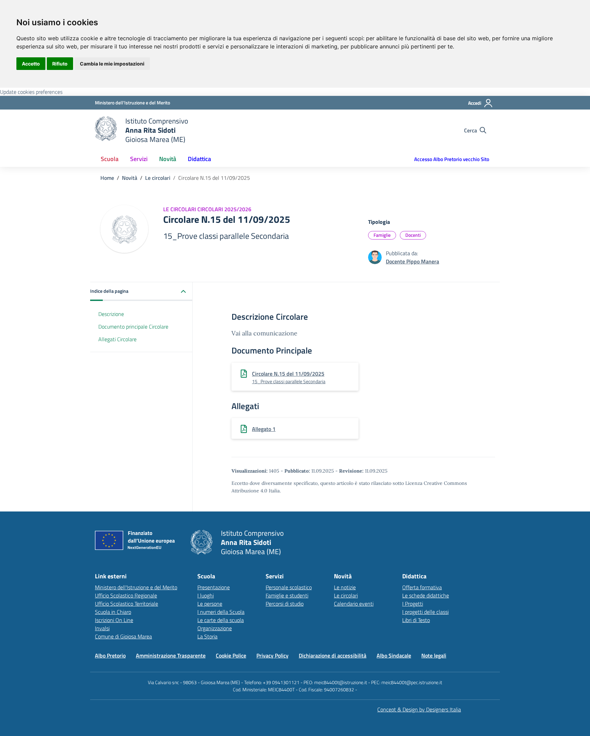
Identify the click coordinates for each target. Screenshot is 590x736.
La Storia (207, 636)
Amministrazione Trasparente (171, 655)
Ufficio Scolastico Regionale (126, 595)
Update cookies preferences (31, 92)
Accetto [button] (31, 64)
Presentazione (213, 587)
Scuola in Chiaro (113, 612)
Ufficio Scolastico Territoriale (126, 604)
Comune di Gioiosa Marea (123, 636)
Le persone (209, 604)
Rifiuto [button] (60, 64)
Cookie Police (231, 655)
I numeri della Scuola (220, 612)
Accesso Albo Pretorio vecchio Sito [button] (451, 159)
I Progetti (412, 604)
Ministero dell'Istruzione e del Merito (136, 587)
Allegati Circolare (117, 339)
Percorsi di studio (285, 604)
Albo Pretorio (110, 655)
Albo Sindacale (394, 655)
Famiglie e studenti (287, 595)
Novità (129, 178)
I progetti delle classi (425, 612)
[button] (141, 291)
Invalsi (102, 628)
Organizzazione (214, 628)
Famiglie (382, 235)
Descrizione (111, 314)
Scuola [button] (109, 158)
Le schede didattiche (425, 595)
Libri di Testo (416, 620)
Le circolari (157, 178)
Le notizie (345, 587)
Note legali (433, 655)
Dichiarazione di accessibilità (332, 655)
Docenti (413, 235)
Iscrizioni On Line (114, 620)
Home (107, 178)
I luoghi (205, 595)
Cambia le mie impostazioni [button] (112, 64)
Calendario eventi (354, 604)
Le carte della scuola (220, 620)
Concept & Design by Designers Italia (419, 709)
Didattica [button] (199, 158)
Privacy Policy (272, 655)
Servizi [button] (139, 158)
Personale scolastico (289, 587)
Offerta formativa (422, 587)
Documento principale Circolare (133, 326)
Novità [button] (167, 158)
